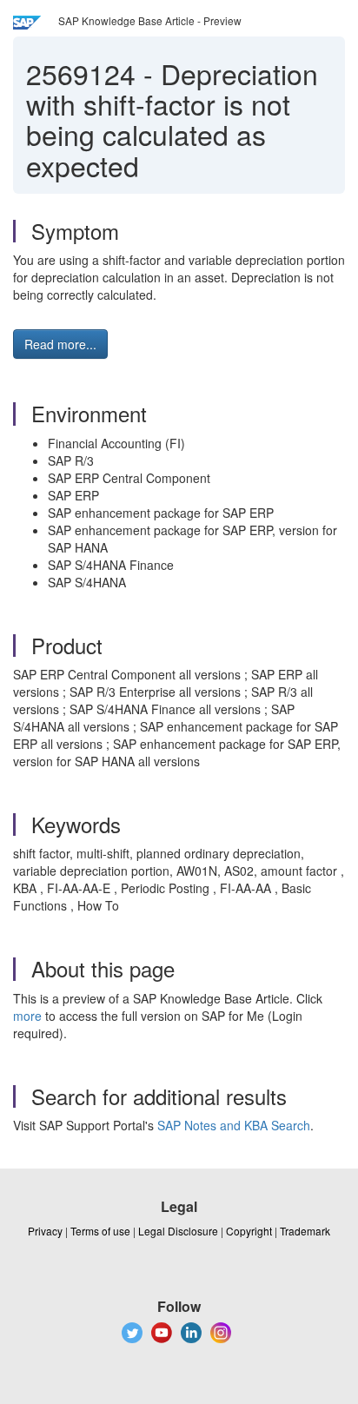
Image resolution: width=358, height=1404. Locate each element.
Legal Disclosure (178, 1230)
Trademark (305, 1230)
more (27, 1015)
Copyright (249, 1230)
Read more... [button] (60, 344)
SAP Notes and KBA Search (233, 1125)
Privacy (45, 1230)
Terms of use (100, 1230)
